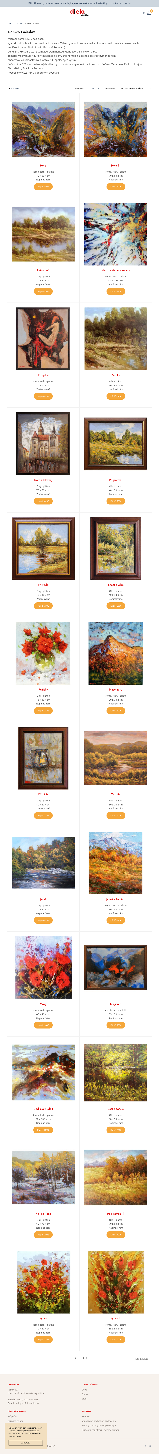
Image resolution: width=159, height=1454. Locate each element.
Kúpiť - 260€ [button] (115, 605)
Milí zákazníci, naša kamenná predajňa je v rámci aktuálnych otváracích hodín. (79, 3)
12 (88, 89)
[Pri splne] (43, 338)
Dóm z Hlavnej (43, 480)
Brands (19, 23)
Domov (11, 23)
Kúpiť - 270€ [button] (115, 1339)
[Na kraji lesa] (43, 1177)
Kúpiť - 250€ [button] (43, 710)
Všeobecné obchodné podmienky (99, 1420)
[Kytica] (43, 1282)
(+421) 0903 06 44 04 (27, 1399)
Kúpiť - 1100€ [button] (43, 1130)
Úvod (84, 1389)
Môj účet (12, 1416)
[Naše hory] (115, 653)
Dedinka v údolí (43, 1109)
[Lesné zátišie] (115, 1072)
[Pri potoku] (115, 443)
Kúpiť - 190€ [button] (115, 1025)
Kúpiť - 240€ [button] (43, 815)
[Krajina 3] (115, 967)
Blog (84, 1398)
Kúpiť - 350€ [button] (43, 1339)
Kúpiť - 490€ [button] (43, 291)
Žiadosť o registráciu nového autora (100, 1429)
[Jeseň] (43, 863)
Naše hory (115, 690)
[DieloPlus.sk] (79, 13)
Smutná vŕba (116, 585)
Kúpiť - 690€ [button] (43, 186)
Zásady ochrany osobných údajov (99, 1425)
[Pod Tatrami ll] (115, 1177)
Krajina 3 (115, 1004)
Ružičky (43, 690)
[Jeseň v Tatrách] (115, 863)
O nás (85, 1394)
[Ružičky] (43, 653)
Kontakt (86, 1416)
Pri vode (43, 585)
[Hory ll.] (115, 129)
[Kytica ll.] (115, 1282)
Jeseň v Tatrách (115, 899)
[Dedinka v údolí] (43, 1072)
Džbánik (43, 794)
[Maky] (43, 967)
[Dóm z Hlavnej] (43, 443)
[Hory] (43, 129)
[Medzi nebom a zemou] (115, 234)
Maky (43, 1004)
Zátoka (115, 375)
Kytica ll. (116, 1318)
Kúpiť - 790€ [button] (115, 291)
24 (92, 89)
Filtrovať (15, 88)
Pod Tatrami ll (115, 1214)
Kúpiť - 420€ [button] (43, 396)
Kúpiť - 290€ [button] (115, 501)
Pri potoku (115, 480)
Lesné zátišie (116, 1109)
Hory (43, 166)
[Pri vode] (43, 548)
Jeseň (43, 899)
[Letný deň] (43, 234)
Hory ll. (115, 166)
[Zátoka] (115, 338)
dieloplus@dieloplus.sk (27, 1403)
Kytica (43, 1318)
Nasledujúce (141, 1358)
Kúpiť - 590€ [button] (115, 396)
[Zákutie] (115, 758)
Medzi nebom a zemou (116, 270)
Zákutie (115, 794)
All (97, 89)
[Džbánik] (43, 758)
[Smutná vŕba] (115, 548)
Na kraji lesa (43, 1214)
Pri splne (43, 375)
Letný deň (43, 270)
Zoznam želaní (15, 1420)
